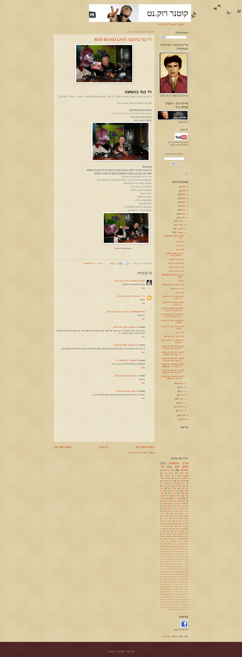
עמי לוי (170, 597)
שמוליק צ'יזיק (172, 607)
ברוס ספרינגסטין (169, 511)
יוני (182, 391)
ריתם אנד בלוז (166, 602)
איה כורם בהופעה (177, 289)
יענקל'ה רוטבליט (166, 521)
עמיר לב (163, 526)
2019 (183, 187)
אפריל (180, 399)
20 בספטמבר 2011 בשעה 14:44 (125, 327)
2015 (183, 202)
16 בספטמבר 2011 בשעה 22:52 (127, 281)
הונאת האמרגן (164, 571)
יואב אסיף (185, 581)
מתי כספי (183, 473)
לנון (164, 587)
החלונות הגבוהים (181, 478)
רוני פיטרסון (176, 496)
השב (143, 288)
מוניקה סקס (171, 523)
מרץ (181, 403)
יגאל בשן (185, 579)
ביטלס (165, 508)
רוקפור (168, 531)
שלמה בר (183, 607)
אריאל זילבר (175, 556)
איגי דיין (173, 483)
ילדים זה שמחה (183, 587)
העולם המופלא (167, 574)
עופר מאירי (178, 597)
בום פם (162, 559)
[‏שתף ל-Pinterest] (118, 263)
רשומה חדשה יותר (145, 447)
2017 (183, 194)
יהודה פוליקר (176, 579)
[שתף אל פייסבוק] (121, 263)
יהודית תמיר (166, 579)
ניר (144, 296)
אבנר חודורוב (168, 481)
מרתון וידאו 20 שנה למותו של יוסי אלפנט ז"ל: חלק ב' (173, 309)
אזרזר (180, 551)
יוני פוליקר (166, 581)
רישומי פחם (178, 602)
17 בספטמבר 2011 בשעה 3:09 (129, 296)
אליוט (186, 508)
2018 (183, 191)
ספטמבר (179, 233)
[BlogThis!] (126, 263)
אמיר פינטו (165, 554)
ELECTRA (181, 501)
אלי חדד (174, 554)
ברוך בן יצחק (183, 511)
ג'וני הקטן (183, 566)
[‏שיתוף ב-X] (124, 263)
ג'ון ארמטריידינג (173, 564)
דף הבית (103, 447)
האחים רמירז (184, 569)
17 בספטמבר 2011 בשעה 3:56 (119, 312)
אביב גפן (174, 503)
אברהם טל (164, 503)
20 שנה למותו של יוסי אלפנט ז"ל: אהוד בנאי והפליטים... (173, 347)
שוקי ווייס (163, 604)
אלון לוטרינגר (184, 554)
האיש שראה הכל (172, 569)
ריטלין (186, 602)
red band (87, 263)
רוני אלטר (177, 531)
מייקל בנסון (174, 491)
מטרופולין (183, 592)
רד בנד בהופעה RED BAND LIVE (123, 39)
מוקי (161, 589)
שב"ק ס (180, 604)
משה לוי (163, 491)
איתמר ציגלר (168, 506)
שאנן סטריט (176, 534)
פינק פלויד (180, 242)
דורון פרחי (167, 486)
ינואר (181, 411)
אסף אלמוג (185, 556)
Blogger (111, 651)
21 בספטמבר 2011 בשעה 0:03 (126, 345)
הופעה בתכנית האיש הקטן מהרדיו (175, 518)
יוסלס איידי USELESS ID (171, 584)
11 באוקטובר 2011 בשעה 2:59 (126, 376)
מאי (181, 395)
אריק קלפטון (171, 559)
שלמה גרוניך (165, 498)
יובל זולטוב (175, 581)
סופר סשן (168, 594)
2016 (183, 198)
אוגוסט (180, 383)
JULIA (186, 546)
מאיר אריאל (169, 470)
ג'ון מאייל (163, 564)
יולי (181, 387)
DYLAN (185, 541)
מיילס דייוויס (174, 592)
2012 (183, 214)
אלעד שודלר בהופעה (176, 263)
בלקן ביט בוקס (171, 561)
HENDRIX (174, 541)
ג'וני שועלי (174, 566)
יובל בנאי (184, 488)
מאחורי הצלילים (183, 589)
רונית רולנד (173, 599)
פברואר (180, 407)
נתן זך (176, 594)
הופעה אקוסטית (180, 574)
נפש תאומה (184, 594)
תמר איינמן (174, 609)
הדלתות (166, 516)
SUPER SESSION (180, 549)
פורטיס (181, 281)
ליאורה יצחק (171, 587)
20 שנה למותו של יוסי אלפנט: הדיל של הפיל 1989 (172, 377)
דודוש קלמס (174, 513)
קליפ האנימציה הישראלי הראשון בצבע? (175, 254)
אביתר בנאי (169, 473)
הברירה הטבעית (177, 571)
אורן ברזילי (184, 483)
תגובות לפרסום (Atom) (138, 453)
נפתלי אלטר (165, 478)
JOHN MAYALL (168, 544)
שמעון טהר (166, 636)
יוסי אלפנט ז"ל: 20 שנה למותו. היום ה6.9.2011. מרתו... (172, 315)
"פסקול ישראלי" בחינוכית (171, 24)
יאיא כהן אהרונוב (182, 521)
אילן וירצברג (180, 506)
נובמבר (180, 225)
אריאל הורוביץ (170, 476)
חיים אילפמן (166, 576)
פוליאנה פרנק (180, 529)
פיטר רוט (169, 529)
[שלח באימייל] (129, 263)
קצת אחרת (183, 599)
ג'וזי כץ (185, 513)
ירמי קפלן (182, 523)
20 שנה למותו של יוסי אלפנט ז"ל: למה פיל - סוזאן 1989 (173, 365)
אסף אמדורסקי (175, 508)
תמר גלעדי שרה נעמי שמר (173, 336)
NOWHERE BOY (176, 546)
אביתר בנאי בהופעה (176, 271)
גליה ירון (165, 566)
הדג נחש (176, 516)
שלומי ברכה (177, 498)
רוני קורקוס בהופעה (176, 267)
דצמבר (180, 221)
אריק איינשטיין (178, 463)
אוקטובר (179, 229)
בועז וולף (178, 486)
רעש (187, 604)
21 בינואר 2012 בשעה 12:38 (127, 391)
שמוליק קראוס (172, 536)
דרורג (143, 281)
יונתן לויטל (172, 488)
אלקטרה (185, 476)
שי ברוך (165, 534)
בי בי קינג (182, 561)
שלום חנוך (181, 466)
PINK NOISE (164, 546)
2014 (183, 206)
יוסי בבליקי (179, 333)
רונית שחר (180, 246)
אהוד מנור (168, 549)
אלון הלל (164, 551)
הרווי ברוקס (184, 576)
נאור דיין (164, 592)
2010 (183, 415)
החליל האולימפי (138, 312)
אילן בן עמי (173, 551)
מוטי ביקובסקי (170, 589)
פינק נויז (162, 597)
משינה (182, 493)
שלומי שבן (184, 536)
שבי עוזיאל (172, 604)
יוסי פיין (185, 584)
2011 (183, 218)
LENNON (184, 503)
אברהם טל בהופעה (176, 259)
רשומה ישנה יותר (63, 447)
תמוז (181, 609)
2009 (183, 419)
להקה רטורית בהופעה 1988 (173, 285)
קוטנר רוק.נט (167, 12)
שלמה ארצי (181, 481)
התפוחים (175, 576)
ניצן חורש (172, 493)
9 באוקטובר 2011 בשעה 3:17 (127, 360)
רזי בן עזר (165, 599)
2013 (183, 210)
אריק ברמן (180, 293)
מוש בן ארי (180, 249)
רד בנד (94, 263)
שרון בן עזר (177, 539)
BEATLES (166, 539)
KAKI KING (167, 501)
